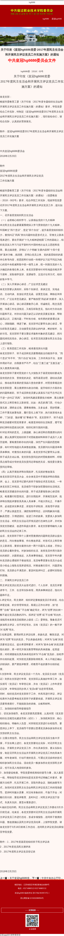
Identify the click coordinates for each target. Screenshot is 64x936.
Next (61, 36)
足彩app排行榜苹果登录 (10, 935)
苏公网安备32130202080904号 (32, 898)
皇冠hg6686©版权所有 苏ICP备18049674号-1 (32, 893)
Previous (3, 36)
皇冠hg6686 (57, 19)
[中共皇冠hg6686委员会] (32, 11)
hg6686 (32, 2)
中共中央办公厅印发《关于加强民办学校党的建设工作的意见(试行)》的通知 (48, 878)
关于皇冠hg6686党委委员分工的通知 (16, 878)
